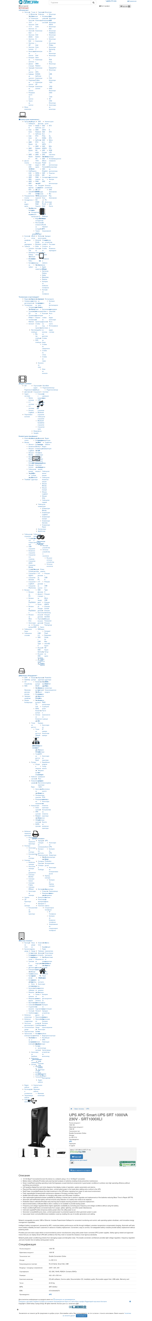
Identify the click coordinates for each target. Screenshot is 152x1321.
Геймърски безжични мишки (45, 479)
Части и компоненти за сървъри (46, 715)
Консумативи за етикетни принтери (46, 813)
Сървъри (41, 700)
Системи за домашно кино (45, 395)
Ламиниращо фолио (53, 892)
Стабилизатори (50, 857)
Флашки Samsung (47, 611)
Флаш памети (42, 570)
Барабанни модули (46, 763)
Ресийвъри (45, 1038)
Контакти (104, 1301)
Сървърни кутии (45, 707)
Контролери (42, 529)
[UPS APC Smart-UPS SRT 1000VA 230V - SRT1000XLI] (42, 1127)
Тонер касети (44, 767)
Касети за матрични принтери (45, 825)
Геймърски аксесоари (37, 535)
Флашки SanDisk (47, 616)
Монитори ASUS (52, 23)
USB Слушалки (41, 401)
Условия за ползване (46, 1301)
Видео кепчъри (47, 439)
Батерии (41, 992)
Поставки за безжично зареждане (52, 247)
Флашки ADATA (47, 603)
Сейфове (48, 963)
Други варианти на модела (81, 1170)
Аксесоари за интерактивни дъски (53, 870)
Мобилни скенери (32, 863)
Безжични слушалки (32, 552)
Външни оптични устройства (50, 560)
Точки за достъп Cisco (37, 740)
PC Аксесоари (48, 201)
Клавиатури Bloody (46, 509)
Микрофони (38, 431)
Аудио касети (42, 660)
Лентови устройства (46, 546)
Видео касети (42, 664)
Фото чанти (51, 323)
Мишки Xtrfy (44, 497)
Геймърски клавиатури (39, 462)
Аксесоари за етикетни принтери (45, 804)
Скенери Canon (31, 880)
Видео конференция (46, 447)
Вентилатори (49, 156)
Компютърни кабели (38, 1086)
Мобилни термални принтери (27, 833)
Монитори (48, 12)
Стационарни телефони (49, 909)
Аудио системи (27, 395)
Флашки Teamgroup (48, 624)
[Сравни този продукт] (72, 1162)
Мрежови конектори (41, 1094)
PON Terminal (47, 683)
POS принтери (45, 798)
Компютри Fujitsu (38, 79)
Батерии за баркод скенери (52, 883)
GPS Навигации (45, 1041)
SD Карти (46, 649)
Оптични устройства (48, 186)
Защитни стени (41, 697)
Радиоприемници (48, 388)
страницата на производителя (64, 1299)
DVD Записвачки (53, 190)
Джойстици (41, 531)
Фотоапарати (49, 299)
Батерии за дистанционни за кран (47, 998)
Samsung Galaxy (45, 272)
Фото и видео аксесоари (52, 316)
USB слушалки (32, 547)
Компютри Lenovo (38, 87)
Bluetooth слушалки (41, 413)
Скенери (27, 860)
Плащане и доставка (26, 1301)
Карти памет (42, 628)
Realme (44, 279)
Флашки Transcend (47, 620)
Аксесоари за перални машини (41, 987)
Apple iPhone (44, 268)
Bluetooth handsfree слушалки (41, 423)
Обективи (52, 311)
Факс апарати (41, 780)
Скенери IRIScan (31, 888)
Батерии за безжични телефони (52, 919)
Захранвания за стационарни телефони (53, 927)
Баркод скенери (47, 877)
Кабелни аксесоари (27, 1100)
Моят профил (80, 1301)
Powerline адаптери (48, 678)
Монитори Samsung (52, 48)
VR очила (40, 452)
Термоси (45, 974)
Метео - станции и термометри (49, 947)
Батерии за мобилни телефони (45, 284)
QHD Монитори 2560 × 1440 (52, 92)
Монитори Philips (52, 44)
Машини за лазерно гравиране (41, 773)
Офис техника (79, 1109)
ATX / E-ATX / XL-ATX (50, 132)
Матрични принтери (41, 819)
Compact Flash (47, 632)
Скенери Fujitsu (31, 884)
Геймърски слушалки (41, 417)
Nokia (44, 275)
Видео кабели (26, 1086)
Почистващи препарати (49, 954)
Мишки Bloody (44, 485)
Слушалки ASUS (32, 562)
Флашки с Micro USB (47, 597)
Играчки (47, 965)
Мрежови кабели (37, 1090)
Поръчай (77, 1156)
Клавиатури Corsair (46, 518)
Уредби (36, 433)
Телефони (41, 265)
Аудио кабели (40, 1081)
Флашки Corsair (47, 607)
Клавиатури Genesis (46, 522)
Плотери (27, 846)
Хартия (26, 897)
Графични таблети (48, 443)
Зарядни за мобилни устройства (48, 239)
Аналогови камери (45, 734)
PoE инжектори (48, 687)
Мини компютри (27, 108)
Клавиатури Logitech (46, 513)
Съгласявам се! (81, 1316)
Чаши (44, 976)
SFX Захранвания (46, 230)
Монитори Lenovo (52, 36)
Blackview (45, 277)
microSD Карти (47, 644)
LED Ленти (51, 205)
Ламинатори (49, 889)
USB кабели (40, 1066)
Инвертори (52, 855)
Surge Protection (48, 860)
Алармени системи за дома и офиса (48, 900)
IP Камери (40, 722)
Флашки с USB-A (47, 576)
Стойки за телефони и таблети (45, 258)
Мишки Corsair (44, 489)
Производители (59, 1301)
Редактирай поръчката (92, 1301)
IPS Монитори (52, 52)
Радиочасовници (52, 390)
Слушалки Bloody (32, 566)
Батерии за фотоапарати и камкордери (53, 305)
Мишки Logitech (45, 493)
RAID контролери (46, 703)
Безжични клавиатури (39, 458)
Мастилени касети (46, 790)
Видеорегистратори (48, 1035)
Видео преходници (46, 1077)
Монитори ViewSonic (52, 32)
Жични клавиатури (39, 454)
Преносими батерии (46, 1020)
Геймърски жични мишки (45, 473)
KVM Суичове (41, 1062)
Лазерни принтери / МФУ (41, 752)
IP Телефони (52, 913)
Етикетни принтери (41, 794)
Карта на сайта (70, 1301)
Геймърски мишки (41, 468)
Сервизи (36, 1301)
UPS (46, 841)
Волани (26, 590)
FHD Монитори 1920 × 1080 (52, 82)
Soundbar (45, 386)
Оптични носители (50, 565)
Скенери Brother (31, 876)
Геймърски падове (45, 501)
